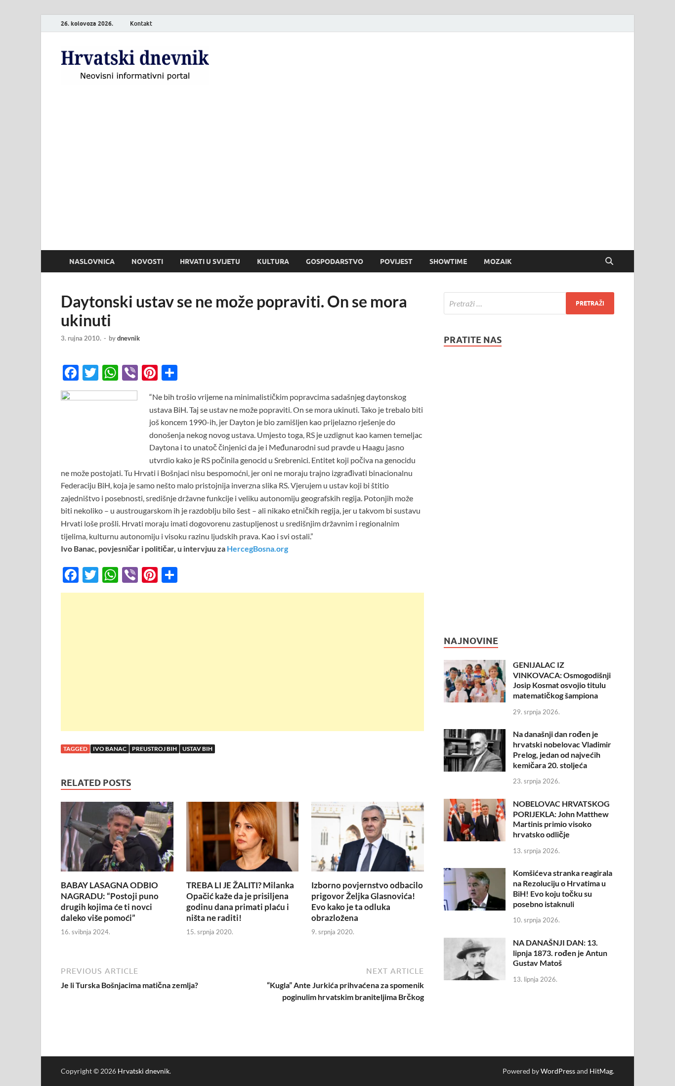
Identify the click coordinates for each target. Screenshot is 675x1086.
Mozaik (498, 261)
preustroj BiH (154, 748)
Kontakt (141, 23)
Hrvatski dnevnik (143, 1071)
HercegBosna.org (257, 548)
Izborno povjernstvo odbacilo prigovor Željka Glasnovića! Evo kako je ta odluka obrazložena (367, 901)
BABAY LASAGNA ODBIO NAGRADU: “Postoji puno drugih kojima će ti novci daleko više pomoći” (110, 901)
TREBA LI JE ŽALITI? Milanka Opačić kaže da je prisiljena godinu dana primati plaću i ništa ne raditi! (240, 901)
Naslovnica (92, 261)
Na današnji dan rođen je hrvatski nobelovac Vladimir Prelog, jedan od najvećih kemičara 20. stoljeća (562, 749)
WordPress (558, 1071)
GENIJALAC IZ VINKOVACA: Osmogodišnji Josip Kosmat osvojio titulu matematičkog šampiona (562, 680)
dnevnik (128, 338)
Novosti (147, 261)
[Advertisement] (337, 176)
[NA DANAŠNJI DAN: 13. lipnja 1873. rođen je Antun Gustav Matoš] (475, 943)
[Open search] (609, 261)
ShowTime (448, 261)
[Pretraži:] (529, 303)
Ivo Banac (110, 748)
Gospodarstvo (334, 261)
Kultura (273, 261)
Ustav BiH (197, 748)
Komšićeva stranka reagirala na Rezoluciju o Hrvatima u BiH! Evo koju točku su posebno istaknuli (562, 888)
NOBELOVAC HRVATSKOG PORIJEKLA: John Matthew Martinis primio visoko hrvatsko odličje (561, 819)
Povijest (396, 261)
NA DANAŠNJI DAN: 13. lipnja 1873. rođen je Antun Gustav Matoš (560, 953)
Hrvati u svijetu (210, 261)
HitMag (601, 1071)
